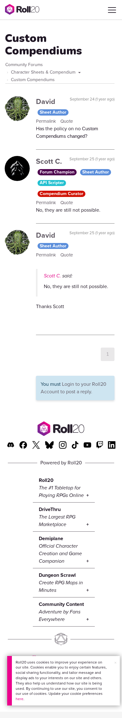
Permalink (46, 121)
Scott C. (49, 161)
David (45, 101)
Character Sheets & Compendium (44, 72)
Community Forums (24, 64)
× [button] (115, 662)
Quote (66, 121)
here (19, 699)
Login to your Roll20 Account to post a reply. (73, 387)
